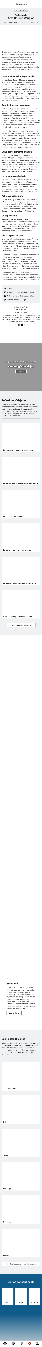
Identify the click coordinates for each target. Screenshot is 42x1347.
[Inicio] (5, 1344)
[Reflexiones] (22, 1344)
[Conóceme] (37, 1344)
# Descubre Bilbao (21, 11)
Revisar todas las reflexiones (21, 625)
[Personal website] (23, 325)
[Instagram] (18, 325)
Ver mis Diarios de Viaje (16, 300)
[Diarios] (13, 1344)
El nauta (20, 4)
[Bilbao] (29, 1344)
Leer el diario (14, 1013)
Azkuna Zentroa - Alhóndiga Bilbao (20, 292)
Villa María (11, 288)
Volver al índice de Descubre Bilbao (21, 296)
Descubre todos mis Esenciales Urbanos (21, 1264)
